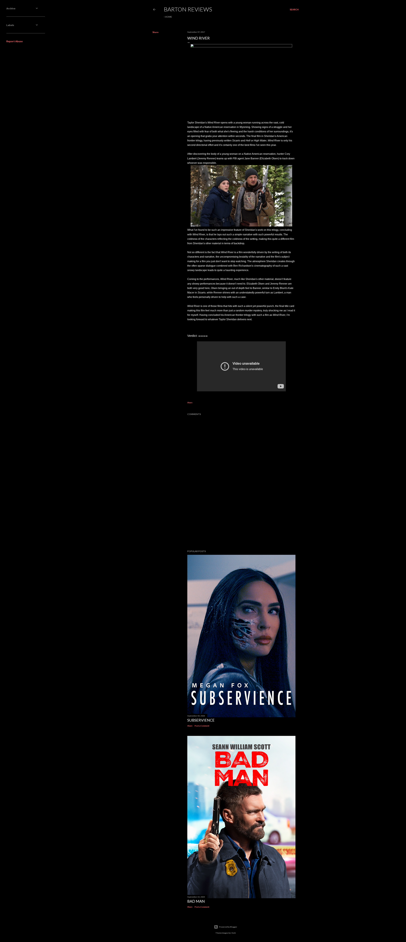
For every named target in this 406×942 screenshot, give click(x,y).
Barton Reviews (188, 9)
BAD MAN (196, 901)
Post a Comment (202, 726)
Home (168, 16)
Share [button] (155, 32)
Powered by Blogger (228, 927)
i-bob (233, 933)
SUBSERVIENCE (201, 720)
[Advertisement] (241, 520)
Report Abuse (14, 41)
